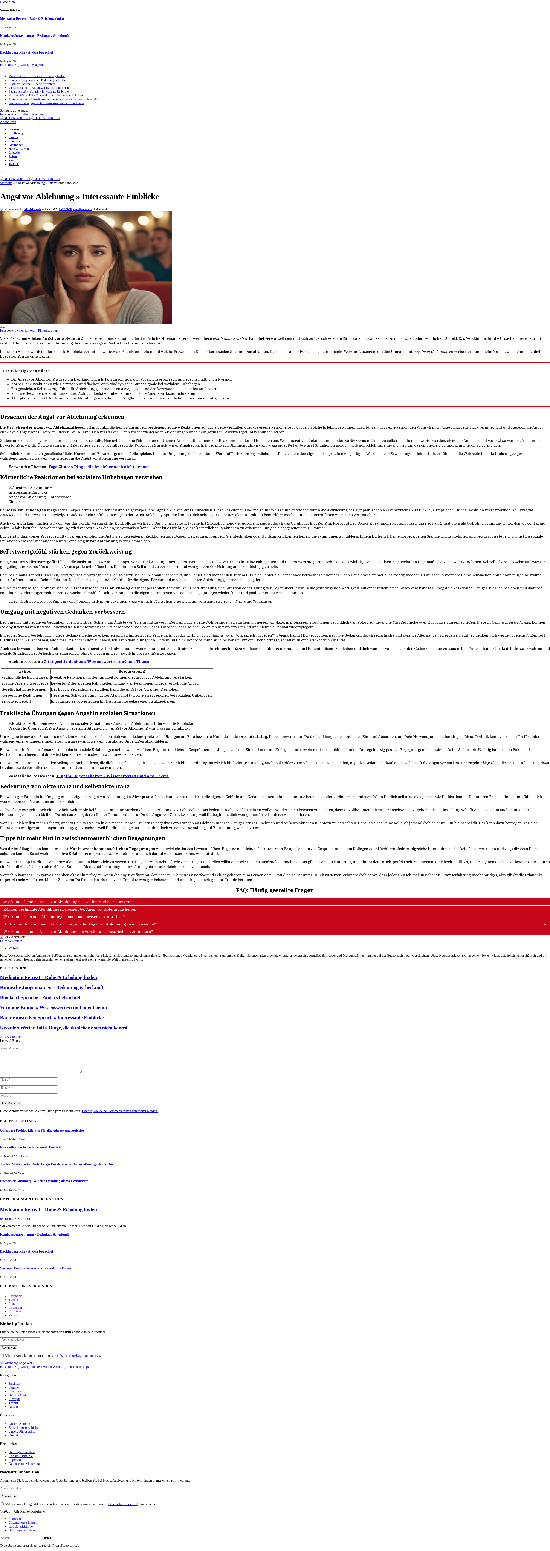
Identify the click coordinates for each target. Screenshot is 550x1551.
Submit (46, 1538)
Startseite (6, 183)
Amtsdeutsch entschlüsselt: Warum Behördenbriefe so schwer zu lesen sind (54, 99)
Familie (13, 137)
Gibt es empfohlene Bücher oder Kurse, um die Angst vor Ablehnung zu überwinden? (79, 924)
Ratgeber (65, 209)
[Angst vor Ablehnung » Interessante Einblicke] (86, 322)
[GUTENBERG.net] (30, 118)
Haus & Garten (19, 148)
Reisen (13, 156)
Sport (12, 160)
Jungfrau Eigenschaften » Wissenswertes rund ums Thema (112, 776)
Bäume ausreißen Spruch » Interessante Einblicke (39, 91)
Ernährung (16, 133)
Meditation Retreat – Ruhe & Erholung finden (32, 18)
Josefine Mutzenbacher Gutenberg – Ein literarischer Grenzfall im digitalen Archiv (56, 1164)
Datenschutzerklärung (123, 1504)
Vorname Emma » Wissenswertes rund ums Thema (39, 87)
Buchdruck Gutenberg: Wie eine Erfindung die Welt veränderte (44, 1181)
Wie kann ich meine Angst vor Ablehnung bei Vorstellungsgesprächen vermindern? (78, 931)
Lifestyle (14, 152)
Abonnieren (8, 122)
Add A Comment (11, 1037)
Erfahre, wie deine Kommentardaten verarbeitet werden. (120, 1111)
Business (14, 129)
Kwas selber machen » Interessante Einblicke (31, 1147)
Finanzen (15, 141)
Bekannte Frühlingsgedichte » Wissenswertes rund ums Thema (46, 103)
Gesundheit (16, 145)
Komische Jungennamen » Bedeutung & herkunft (34, 35)
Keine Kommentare (82, 209)
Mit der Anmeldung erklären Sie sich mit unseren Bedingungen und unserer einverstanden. (81, 1504)
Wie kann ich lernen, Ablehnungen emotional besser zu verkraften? (64, 916)
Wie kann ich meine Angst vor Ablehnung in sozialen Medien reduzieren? (68, 901)
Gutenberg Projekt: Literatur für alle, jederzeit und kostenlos (42, 1130)
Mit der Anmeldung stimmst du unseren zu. (52, 1355)
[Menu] (1, 172)
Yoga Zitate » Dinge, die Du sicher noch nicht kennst (98, 466)
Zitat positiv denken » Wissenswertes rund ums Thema (97, 661)
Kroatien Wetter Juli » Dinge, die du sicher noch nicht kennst (46, 95)
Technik (14, 164)
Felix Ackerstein (32, 209)
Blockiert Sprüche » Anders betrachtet (26, 52)
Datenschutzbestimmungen (78, 1355)
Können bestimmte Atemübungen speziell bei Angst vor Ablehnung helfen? (70, 909)
